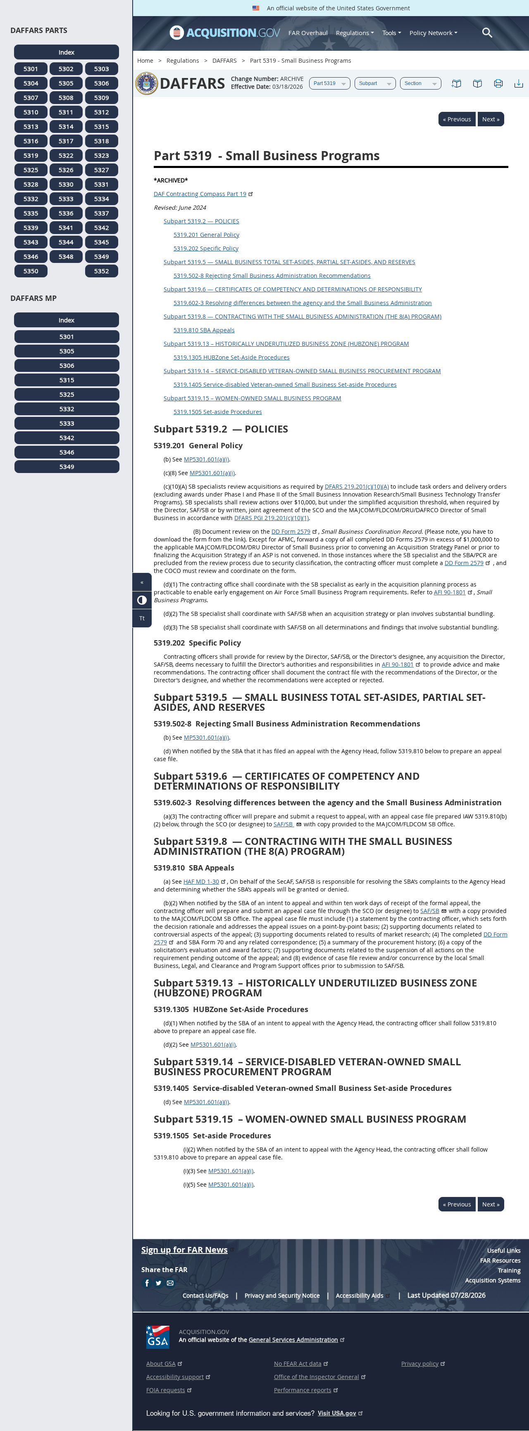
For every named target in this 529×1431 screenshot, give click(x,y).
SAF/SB (429, 911)
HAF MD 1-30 (201, 881)
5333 (66, 198)
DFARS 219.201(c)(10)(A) (357, 486)
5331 (101, 184)
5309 (101, 97)
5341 (66, 227)
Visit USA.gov (337, 1413)
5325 (31, 170)
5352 (101, 271)
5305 (66, 83)
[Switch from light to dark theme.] (142, 600)
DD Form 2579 (291, 531)
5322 (66, 155)
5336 (66, 213)
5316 (31, 141)
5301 (31, 68)
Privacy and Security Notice (282, 1295)
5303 (101, 68)
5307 (31, 97)
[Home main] (224, 33)
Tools (390, 32)
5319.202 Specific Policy (206, 248)
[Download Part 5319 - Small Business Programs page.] (518, 83)
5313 (31, 126)
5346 (31, 256)
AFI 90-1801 (450, 592)
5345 (101, 242)
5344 (66, 242)
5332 (31, 198)
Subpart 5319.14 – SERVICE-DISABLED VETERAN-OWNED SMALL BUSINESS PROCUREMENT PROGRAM (302, 371)
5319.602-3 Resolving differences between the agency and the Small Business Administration (303, 303)
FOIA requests (165, 1390)
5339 (31, 227)
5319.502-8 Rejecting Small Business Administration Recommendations (272, 275)
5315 (101, 126)
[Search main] (487, 33)
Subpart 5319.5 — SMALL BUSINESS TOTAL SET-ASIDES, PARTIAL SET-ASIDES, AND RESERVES (289, 262)
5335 (31, 213)
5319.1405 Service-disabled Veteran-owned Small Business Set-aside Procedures (285, 384)
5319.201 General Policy (206, 235)
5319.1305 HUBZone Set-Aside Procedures (232, 357)
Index (66, 52)
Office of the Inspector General (316, 1377)
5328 (31, 184)
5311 (66, 112)
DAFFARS (224, 60)
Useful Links (504, 1250)
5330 (66, 184)
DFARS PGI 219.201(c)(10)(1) (271, 518)
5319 (31, 155)
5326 (66, 170)
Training (509, 1270)
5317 (66, 141)
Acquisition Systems (493, 1280)
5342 (101, 227)
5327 (101, 170)
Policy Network (431, 32)
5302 (66, 68)
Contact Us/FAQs (206, 1295)
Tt (142, 618)
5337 (101, 213)
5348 (66, 256)
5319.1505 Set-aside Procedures (218, 412)
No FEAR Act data (298, 1363)
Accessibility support (175, 1377)
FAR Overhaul (308, 32)
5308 (66, 97)
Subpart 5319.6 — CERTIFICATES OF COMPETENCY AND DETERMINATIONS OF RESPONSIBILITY (293, 289)
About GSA (161, 1363)
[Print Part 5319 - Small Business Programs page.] (498, 83)
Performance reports (302, 1390)
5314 (66, 126)
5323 (101, 155)
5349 (101, 256)
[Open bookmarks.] (477, 83)
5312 (101, 112)
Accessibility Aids (360, 1295)
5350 (31, 271)
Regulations (352, 32)
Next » (491, 119)
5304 (31, 83)
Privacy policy (419, 1363)
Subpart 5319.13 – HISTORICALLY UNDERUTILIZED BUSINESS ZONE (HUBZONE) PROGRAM (286, 344)
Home (145, 60)
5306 (101, 83)
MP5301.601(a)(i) (206, 459)
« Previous (457, 119)
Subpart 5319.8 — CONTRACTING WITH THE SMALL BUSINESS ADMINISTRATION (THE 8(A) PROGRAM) (302, 316)
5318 (101, 141)
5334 (101, 198)
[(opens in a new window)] (159, 1336)
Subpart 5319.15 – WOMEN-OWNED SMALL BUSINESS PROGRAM (252, 398)
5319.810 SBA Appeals (204, 330)
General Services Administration (293, 1339)
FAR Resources (500, 1260)
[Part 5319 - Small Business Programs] (456, 83)
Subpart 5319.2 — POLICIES (201, 221)
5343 (31, 242)
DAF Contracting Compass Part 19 (200, 194)
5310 (31, 112)
